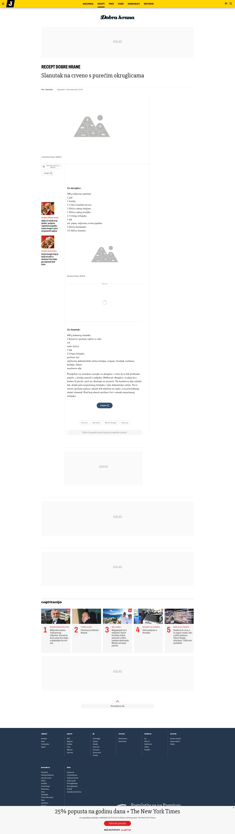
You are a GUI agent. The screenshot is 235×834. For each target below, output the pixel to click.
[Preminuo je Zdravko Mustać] (86, 617)
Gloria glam (44, 795)
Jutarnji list (44, 772)
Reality (172, 744)
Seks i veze (96, 747)
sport (69, 734)
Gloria (43, 792)
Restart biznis (123, 739)
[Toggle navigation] (2, 3)
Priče (111, 4)
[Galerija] (91, 125)
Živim (43, 800)
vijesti (44, 734)
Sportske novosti (46, 778)
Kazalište (147, 750)
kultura (147, 734)
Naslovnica (88, 4)
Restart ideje (122, 741)
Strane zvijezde (175, 741)
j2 (93, 734)
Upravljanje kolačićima (74, 792)
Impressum (70, 772)
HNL (68, 739)
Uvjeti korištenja (72, 775)
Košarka (69, 744)
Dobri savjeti (134, 4)
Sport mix (70, 753)
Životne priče (97, 753)
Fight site (70, 750)
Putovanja (96, 750)
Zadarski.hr (44, 803)
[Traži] (231, 4)
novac (122, 734)
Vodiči (120, 4)
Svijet (43, 741)
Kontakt (69, 789)
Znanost (95, 741)
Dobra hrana (45, 789)
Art (145, 739)
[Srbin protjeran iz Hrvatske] (148, 617)
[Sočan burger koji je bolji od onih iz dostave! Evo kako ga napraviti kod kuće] (50, 242)
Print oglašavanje (72, 786)
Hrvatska (44, 739)
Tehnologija (96, 739)
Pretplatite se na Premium (156, 805)
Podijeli (46, 173)
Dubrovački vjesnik (47, 797)
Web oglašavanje (72, 783)
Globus (43, 781)
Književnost (148, 744)
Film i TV (147, 741)
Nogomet (70, 741)
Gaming (95, 755)
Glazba (146, 747)
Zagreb (43, 747)
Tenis (68, 747)
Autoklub (44, 783)
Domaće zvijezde (175, 739)
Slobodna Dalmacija (47, 775)
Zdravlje (95, 744)
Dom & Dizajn (45, 786)
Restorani (148, 4)
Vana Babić (49, 90)
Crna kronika (45, 744)
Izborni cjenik (71, 781)
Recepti (101, 4)
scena (173, 734)
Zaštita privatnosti (72, 778)
